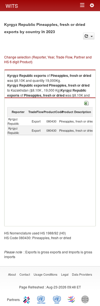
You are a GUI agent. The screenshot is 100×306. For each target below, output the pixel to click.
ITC (27, 299)
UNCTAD (42, 299)
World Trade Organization (71, 299)
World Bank (86, 299)
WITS (12, 5)
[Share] (88, 36)
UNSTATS (56, 299)
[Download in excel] (86, 102)
